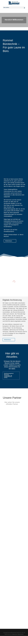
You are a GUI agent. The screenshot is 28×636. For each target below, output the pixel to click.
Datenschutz (20, 634)
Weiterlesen (8, 241)
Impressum (14, 634)
